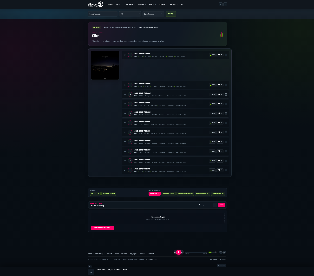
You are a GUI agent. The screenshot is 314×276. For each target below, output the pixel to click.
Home (110, 4)
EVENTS (162, 4)
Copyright (133, 254)
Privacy (124, 254)
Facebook (222, 259)
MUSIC (118, 4)
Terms (116, 254)
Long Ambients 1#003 (142, 93)
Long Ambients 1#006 (142, 121)
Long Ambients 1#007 (142, 131)
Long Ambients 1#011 (142, 169)
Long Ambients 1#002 (142, 84)
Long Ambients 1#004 (142, 103)
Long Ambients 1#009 (142, 150)
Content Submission (146, 254)
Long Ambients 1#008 (142, 140)
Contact (109, 254)
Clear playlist (221, 265)
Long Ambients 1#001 (142, 54)
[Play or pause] (178, 252)
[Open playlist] (220, 252)
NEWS (151, 4)
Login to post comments (102, 227)
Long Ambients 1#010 (142, 159)
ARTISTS (129, 4)
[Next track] (182, 252)
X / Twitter (213, 259)
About (90, 254)
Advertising (99, 254)
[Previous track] (175, 252)
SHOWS (141, 4)
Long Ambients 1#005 (142, 112)
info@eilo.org (151, 259)
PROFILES (173, 4)
